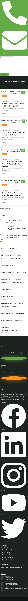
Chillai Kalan (19, 255)
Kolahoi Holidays (18, 303)
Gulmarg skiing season (7, 265)
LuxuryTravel (15, 306)
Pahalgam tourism (14, 310)
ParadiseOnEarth (20, 313)
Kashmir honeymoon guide (7, 272)
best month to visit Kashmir (7, 248)
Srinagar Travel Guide (6, 320)
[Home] (4, 390)
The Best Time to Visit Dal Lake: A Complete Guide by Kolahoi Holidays (13, 164)
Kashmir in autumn (5, 275)
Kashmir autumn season (7, 268)
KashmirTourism (16, 286)
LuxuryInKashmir (5, 306)
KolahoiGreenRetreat (6, 303)
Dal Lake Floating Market (14, 258)
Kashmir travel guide (6, 289)
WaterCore (24, 599)
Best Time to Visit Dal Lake (7, 251)
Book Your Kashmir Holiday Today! (10, 372)
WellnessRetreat (5, 327)
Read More (4, 113)
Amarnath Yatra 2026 (6, 244)
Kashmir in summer (5, 279)
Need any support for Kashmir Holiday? (11, 353)
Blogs (4, 96)
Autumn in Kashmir (18, 244)
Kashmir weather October (7, 299)
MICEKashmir (4, 310)
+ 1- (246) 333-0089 (5, 334)
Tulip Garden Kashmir (16, 323)
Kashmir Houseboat (21, 272)
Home (4, 84)
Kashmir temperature (17, 282)
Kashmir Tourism (5, 286)
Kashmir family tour (20, 268)
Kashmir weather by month (7, 296)
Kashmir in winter (17, 279)
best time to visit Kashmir (7, 255)
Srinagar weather (19, 320)
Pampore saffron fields (7, 313)
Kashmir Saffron (5, 282)
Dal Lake (3, 258)
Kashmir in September (18, 275)
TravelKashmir (4, 323)
